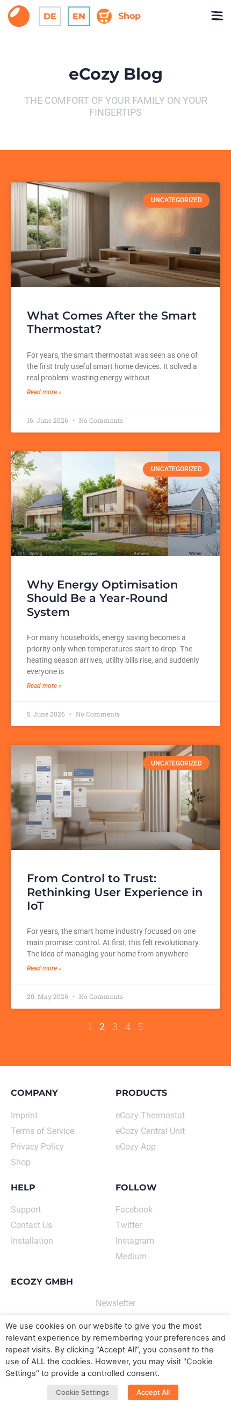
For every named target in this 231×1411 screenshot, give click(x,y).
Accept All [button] (153, 1392)
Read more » (44, 392)
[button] (217, 16)
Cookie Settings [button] (82, 1392)
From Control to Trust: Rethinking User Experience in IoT (115, 891)
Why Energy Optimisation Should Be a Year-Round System (102, 598)
